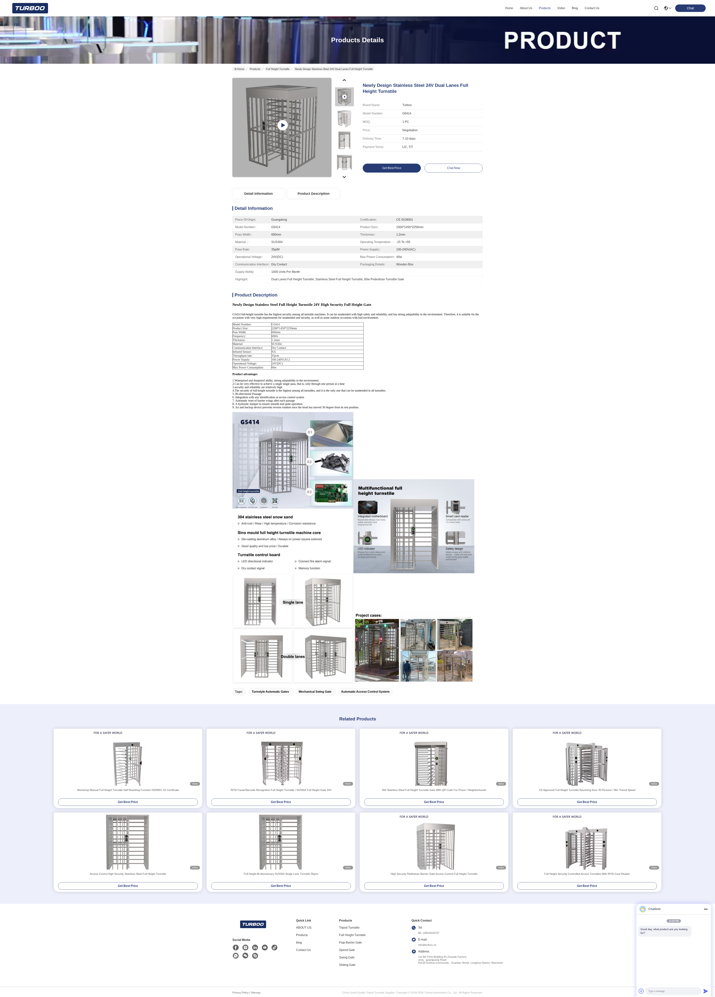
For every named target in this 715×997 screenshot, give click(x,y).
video (561, 8)
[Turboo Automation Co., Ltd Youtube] (264, 947)
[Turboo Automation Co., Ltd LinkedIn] (255, 947)
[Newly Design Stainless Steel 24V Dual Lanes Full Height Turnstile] (281, 127)
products (545, 8)
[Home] (252, 928)
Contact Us (303, 950)
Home (509, 8)
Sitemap (255, 992)
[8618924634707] (235, 956)
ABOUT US (304, 927)
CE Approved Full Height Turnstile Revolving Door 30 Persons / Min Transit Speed (587, 789)
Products (255, 68)
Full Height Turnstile (277, 68)
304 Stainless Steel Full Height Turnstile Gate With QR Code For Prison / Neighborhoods (434, 789)
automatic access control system (365, 691)
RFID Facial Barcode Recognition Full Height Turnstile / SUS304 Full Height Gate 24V (281, 789)
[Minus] (705, 909)
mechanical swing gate (315, 691)
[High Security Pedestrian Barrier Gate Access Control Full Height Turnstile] (434, 842)
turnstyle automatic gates (270, 691)
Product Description (314, 193)
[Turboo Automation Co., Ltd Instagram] (245, 947)
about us (526, 8)
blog (575, 8)
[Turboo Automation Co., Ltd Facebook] (235, 947)
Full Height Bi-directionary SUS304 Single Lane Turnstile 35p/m (281, 873)
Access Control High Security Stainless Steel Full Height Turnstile (128, 873)
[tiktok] (274, 947)
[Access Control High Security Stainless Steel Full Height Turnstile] (128, 842)
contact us (592, 8)
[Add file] (641, 991)
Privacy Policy (240, 992)
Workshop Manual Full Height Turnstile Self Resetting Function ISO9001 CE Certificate (128, 789)
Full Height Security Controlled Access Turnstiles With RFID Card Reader (587, 873)
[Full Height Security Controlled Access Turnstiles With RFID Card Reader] (587, 842)
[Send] (706, 991)
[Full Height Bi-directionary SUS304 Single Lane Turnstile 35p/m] (281, 842)
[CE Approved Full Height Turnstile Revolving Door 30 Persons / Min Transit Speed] (587, 758)
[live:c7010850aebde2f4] (255, 956)
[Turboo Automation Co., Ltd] (29, 8)
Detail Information (258, 193)
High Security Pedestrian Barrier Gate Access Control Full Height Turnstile (434, 873)
